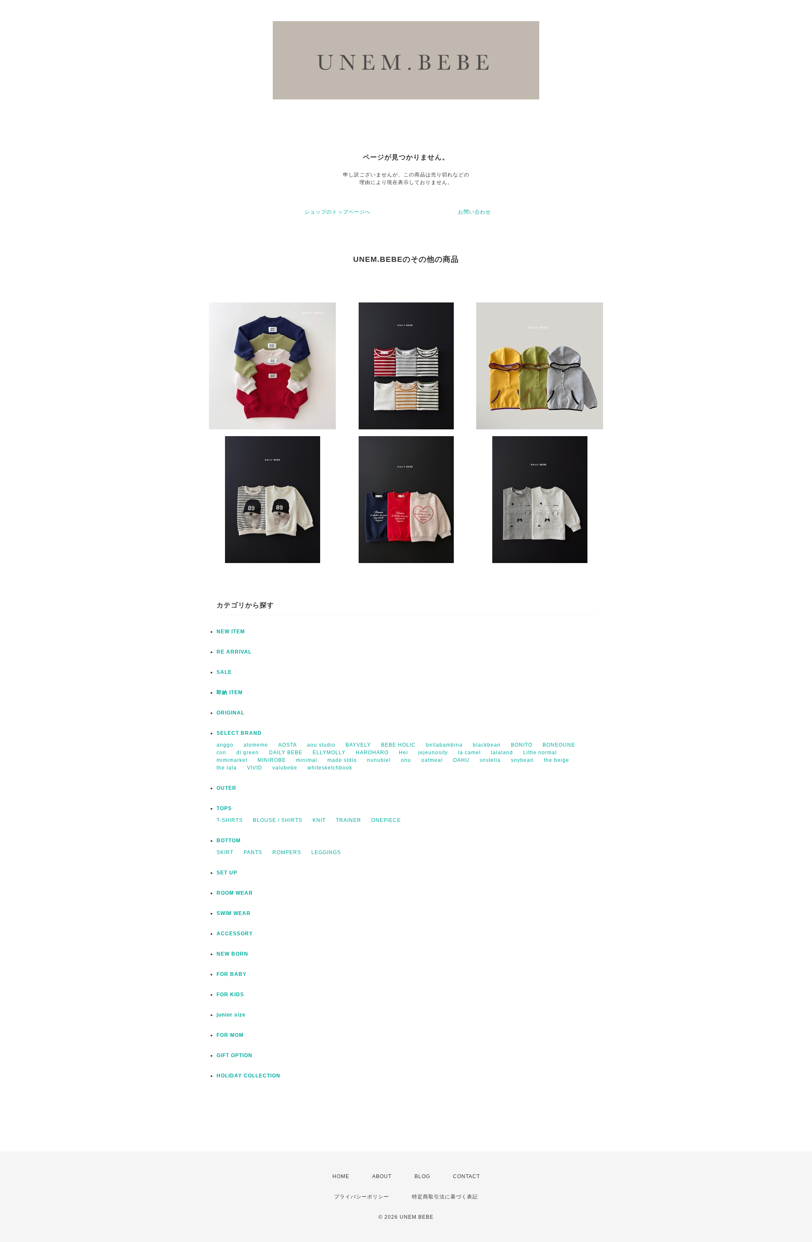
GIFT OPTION (234, 1055)
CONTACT (466, 1176)
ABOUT (382, 1176)
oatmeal (432, 760)
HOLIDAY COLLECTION (248, 1076)
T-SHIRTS (230, 820)
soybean (522, 760)
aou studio (321, 745)
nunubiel (379, 760)
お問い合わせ (474, 212)
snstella (490, 760)
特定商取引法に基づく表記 (445, 1197)
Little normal (540, 753)
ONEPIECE (386, 820)
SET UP (227, 873)
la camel (469, 753)
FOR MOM (230, 1035)
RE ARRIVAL (234, 652)
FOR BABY (232, 974)
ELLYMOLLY (329, 753)
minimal (306, 760)
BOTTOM (229, 841)
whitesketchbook (329, 768)
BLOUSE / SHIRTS (277, 820)
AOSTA (287, 745)
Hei (403, 753)
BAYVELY (358, 745)
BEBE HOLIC (398, 745)
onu (406, 760)
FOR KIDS (230, 994)
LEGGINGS (326, 852)
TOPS (224, 808)
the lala (227, 768)
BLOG (422, 1176)
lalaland (502, 753)
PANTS (253, 852)
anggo (225, 745)
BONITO (521, 745)
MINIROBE (272, 760)
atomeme (256, 745)
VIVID (254, 768)
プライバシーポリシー (361, 1197)
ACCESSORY (235, 934)
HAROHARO (372, 753)
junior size (231, 1015)
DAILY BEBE (285, 753)
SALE (224, 672)
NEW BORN (232, 954)
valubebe (284, 768)
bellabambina (444, 745)
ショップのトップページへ (337, 212)
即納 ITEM (230, 692)
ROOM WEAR (235, 893)
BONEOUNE (559, 745)
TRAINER (348, 820)
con (221, 753)
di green (247, 753)
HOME (340, 1176)
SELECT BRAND (239, 733)
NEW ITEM (231, 632)
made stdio (342, 760)
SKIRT (225, 852)
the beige (556, 760)
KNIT (319, 820)
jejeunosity (433, 753)
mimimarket (232, 760)
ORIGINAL (230, 713)
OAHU (461, 760)
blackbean (487, 745)
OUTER (226, 788)
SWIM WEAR (234, 913)
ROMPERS (286, 852)
